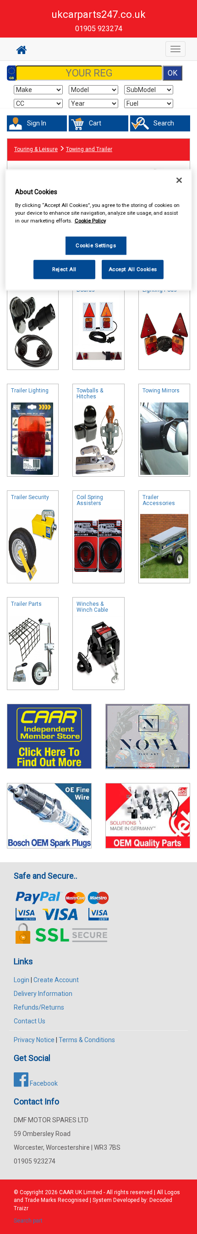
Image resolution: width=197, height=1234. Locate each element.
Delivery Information (43, 993)
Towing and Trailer (89, 149)
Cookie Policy (90, 220)
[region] (98, 230)
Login (21, 980)
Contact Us (29, 1021)
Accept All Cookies (133, 269)
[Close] (179, 180)
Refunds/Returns (39, 1007)
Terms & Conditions (87, 1040)
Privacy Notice (34, 1040)
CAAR (66, 1192)
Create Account (56, 980)
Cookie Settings (96, 245)
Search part (28, 1221)
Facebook (43, 1083)
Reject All (64, 269)
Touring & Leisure (36, 149)
